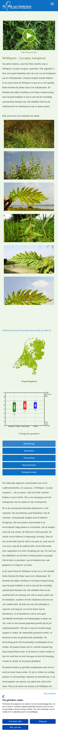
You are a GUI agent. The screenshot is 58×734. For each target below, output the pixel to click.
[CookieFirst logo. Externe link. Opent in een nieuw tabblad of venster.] (3, 696)
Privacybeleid (50, 693)
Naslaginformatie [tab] (29, 472)
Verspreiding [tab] (29, 458)
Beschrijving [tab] (29, 443)
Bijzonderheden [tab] (29, 465)
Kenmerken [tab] (29, 451)
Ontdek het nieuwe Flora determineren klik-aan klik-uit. (27, 330)
